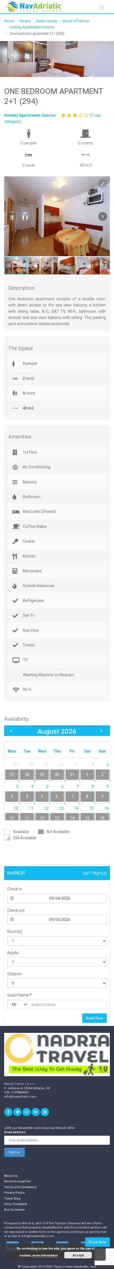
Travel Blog (12, 1198)
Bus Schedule (14, 1209)
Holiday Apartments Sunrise (31, 27)
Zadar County (46, 21)
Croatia (24, 21)
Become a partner (17, 1181)
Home (9, 21)
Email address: (15, 1132)
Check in (14, 889)
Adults (13, 953)
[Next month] (101, 731)
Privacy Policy (14, 1193)
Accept (78, 1255)
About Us (10, 1176)
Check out (16, 910)
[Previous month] (11, 731)
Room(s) (14, 931)
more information (45, 1255)
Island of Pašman (76, 21)
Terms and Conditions (20, 1187)
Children (14, 974)
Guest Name (19, 995)
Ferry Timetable (15, 1204)
